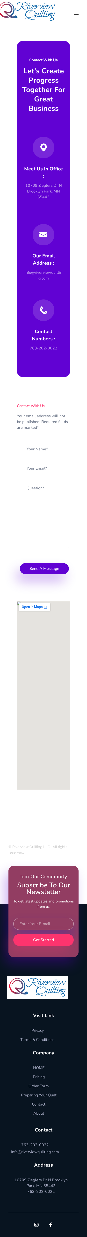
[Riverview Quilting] (37, 987)
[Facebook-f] (50, 1225)
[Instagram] (36, 1225)
